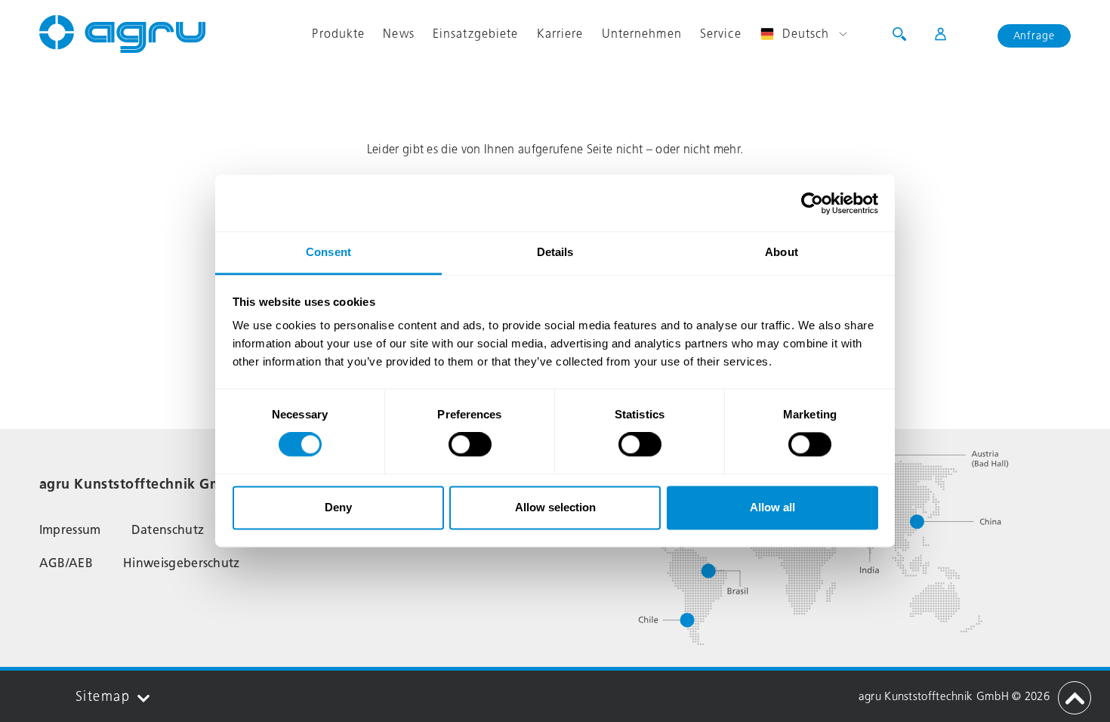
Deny (338, 507)
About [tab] (781, 251)
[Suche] (899, 34)
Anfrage (1034, 35)
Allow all (772, 507)
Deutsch (806, 33)
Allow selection (555, 507)
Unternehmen (642, 33)
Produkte (338, 33)
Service (721, 33)
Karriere (560, 33)
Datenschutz (168, 530)
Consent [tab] (328, 251)
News (398, 33)
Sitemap (103, 696)
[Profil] (931, 34)
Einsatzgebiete (476, 33)
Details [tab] (555, 251)
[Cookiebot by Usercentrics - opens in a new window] (812, 203)
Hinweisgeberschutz (181, 563)
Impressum (70, 530)
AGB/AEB (66, 563)
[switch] (470, 445)
